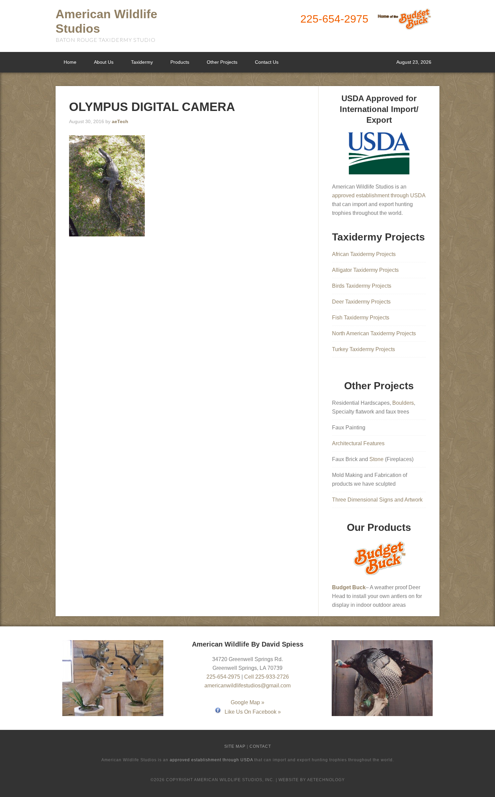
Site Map (234, 746)
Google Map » (247, 702)
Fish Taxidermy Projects (360, 317)
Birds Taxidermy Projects (361, 286)
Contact (260, 746)
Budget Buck (349, 587)
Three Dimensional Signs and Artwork (377, 500)
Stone (376, 459)
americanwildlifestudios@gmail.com (247, 685)
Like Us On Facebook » (253, 712)
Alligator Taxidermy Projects (365, 270)
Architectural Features (358, 443)
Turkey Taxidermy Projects (363, 349)
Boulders (403, 403)
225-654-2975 (334, 19)
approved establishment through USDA (378, 195)
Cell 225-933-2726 (266, 677)
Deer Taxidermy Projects (361, 302)
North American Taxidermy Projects (374, 333)
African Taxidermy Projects (364, 254)
